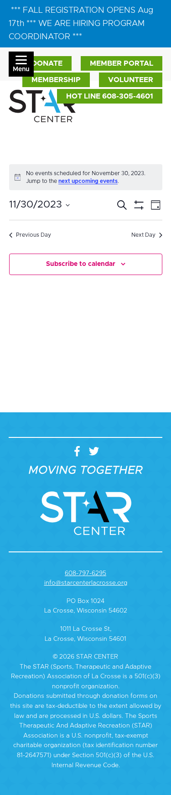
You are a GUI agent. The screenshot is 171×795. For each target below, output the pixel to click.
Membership (56, 79)
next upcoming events (88, 181)
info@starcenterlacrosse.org (85, 583)
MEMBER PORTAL (121, 63)
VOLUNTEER (130, 79)
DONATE (46, 63)
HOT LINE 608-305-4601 (109, 96)
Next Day (143, 235)
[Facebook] (79, 452)
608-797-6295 (85, 573)
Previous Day (33, 235)
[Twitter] (94, 452)
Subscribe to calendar (80, 264)
